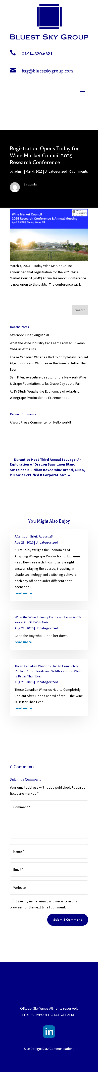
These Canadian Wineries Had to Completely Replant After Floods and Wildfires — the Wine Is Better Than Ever (49, 363)
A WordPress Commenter (29, 422)
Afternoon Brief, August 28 (29, 335)
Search (80, 310)
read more (23, 593)
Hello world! (62, 422)
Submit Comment (67, 919)
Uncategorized (56, 171)
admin (18, 171)
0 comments (78, 171)
